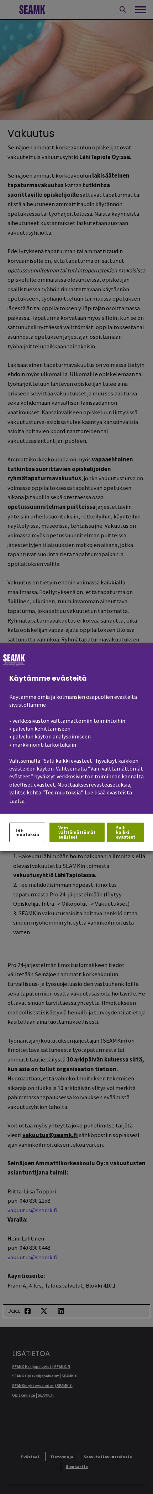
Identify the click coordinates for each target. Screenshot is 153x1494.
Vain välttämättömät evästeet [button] (77, 832)
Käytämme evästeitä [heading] (48, 678)
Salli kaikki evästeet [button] (125, 832)
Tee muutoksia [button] (27, 832)
